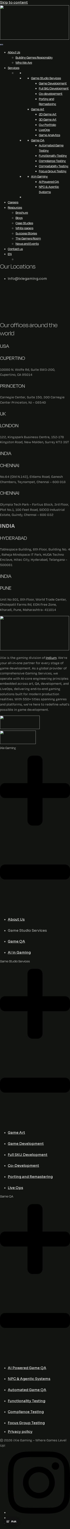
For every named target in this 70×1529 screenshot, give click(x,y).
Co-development (50, 94)
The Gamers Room (28, 238)
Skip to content (14, 2)
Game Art (37, 109)
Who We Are (24, 63)
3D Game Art (47, 119)
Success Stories (26, 233)
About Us (14, 52)
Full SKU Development (54, 88)
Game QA (37, 140)
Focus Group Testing (52, 171)
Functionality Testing (53, 156)
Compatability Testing (53, 166)
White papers (24, 228)
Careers (13, 202)
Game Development (53, 83)
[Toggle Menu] (1, 44)
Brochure (22, 213)
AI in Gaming (39, 176)
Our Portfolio (47, 125)
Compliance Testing (52, 161)
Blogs (19, 218)
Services (13, 68)
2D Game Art (47, 114)
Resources (15, 207)
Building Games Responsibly (34, 57)
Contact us (15, 249)
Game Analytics (49, 135)
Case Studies (24, 223)
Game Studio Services (46, 78)
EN (10, 254)
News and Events (27, 244)
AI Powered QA (49, 182)
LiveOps (44, 130)
